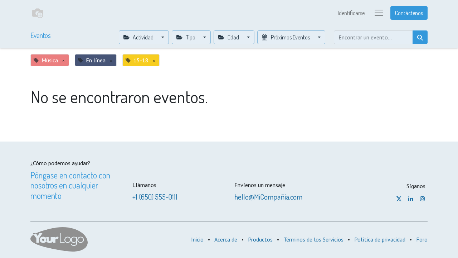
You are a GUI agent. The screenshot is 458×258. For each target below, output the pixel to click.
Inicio (197, 239)
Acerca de (225, 239)
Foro (422, 239)
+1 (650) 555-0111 (154, 196)
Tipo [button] (190, 37)
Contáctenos (409, 12)
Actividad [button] (143, 37)
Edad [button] (233, 37)
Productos (260, 239)
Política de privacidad (379, 239)
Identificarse (351, 12)
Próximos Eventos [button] (290, 37)
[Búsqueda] (420, 37)
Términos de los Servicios (313, 239)
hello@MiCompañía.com (268, 196)
